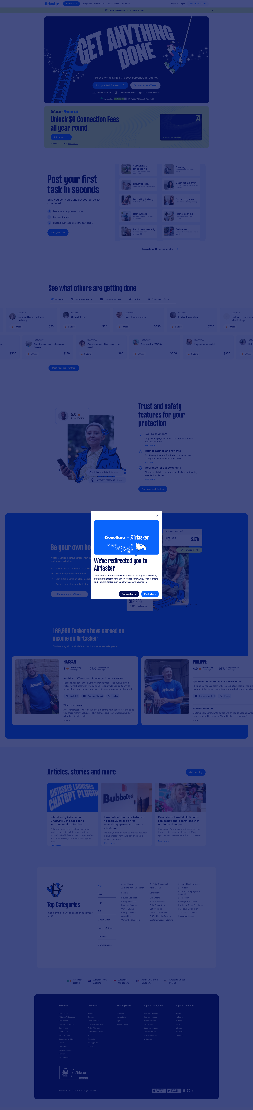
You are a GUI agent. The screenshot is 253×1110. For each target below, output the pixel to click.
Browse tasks (129, 594)
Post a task (150, 594)
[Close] (157, 516)
